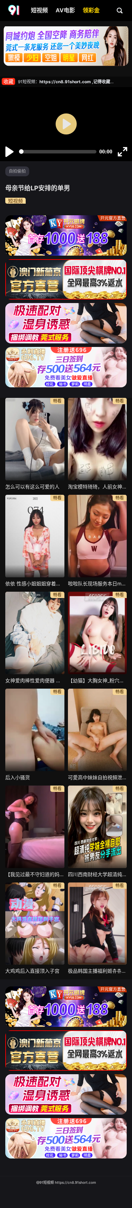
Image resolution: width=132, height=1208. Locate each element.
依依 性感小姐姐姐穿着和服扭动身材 (34, 583)
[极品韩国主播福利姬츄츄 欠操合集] (97, 923)
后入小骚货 (17, 777)
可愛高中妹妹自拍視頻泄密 (97, 777)
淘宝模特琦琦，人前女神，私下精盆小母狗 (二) (97, 487)
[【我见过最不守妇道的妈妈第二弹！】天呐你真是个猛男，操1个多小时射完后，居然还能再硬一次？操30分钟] (34, 827)
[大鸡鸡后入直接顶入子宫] (34, 923)
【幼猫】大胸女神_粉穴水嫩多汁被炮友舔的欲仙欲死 (97, 680)
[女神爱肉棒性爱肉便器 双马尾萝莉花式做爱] (34, 633)
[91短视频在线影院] (14, 10)
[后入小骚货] (34, 730)
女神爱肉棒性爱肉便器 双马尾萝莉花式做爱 (34, 680)
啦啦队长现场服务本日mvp (97, 583)
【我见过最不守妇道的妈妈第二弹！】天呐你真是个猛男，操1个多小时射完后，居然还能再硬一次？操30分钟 (34, 874)
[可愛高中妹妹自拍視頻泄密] (97, 730)
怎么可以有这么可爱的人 (32, 487)
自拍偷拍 (17, 171)
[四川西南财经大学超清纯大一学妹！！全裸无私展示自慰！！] (97, 827)
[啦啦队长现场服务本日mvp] (97, 536)
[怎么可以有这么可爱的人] (34, 439)
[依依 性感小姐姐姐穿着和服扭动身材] (34, 536)
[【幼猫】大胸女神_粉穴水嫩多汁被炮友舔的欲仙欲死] (97, 633)
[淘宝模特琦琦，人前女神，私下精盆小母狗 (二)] (97, 439)
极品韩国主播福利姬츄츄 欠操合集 (97, 971)
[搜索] (120, 10)
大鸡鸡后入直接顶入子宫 (32, 971)
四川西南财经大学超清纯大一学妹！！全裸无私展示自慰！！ (97, 874)
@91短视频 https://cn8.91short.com (66, 1182)
